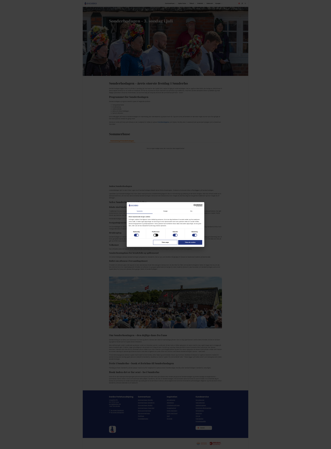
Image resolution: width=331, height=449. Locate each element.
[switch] (155, 235)
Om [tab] (191, 211)
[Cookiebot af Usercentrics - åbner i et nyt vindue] (194, 205)
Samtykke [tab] (140, 211)
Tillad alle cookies (190, 242)
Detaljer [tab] (165, 211)
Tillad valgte (165, 242)
